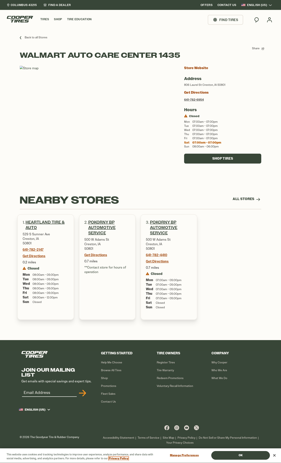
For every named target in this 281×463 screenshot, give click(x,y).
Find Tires (228, 20)
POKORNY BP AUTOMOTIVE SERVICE (163, 228)
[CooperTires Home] (20, 19)
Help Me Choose (111, 362)
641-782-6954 (194, 99)
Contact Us (108, 401)
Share (256, 48)
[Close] (274, 455)
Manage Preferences (184, 455)
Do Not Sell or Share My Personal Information (228, 437)
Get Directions (196, 92)
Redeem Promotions (170, 378)
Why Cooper (219, 362)
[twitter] (196, 427)
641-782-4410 (156, 255)
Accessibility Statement (118, 437)
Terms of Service (148, 437)
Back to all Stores (36, 37)
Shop (104, 378)
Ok (241, 455)
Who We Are (219, 370)
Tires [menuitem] (44, 19)
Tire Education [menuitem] (79, 19)
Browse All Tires (111, 370)
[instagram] (176, 427)
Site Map (168, 437)
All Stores (244, 199)
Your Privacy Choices (180, 442)
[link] (57, 5)
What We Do (219, 378)
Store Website (196, 68)
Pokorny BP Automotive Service (102, 228)
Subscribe (82, 393)
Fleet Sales (108, 394)
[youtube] (186, 427)
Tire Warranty (165, 370)
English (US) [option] (257, 5)
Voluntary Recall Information (175, 386)
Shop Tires (222, 158)
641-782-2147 (33, 249)
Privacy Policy (186, 437)
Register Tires (166, 362)
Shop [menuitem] (58, 19)
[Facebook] (166, 427)
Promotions (108, 386)
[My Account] (269, 20)
